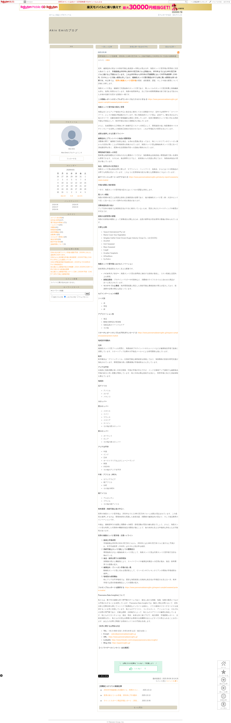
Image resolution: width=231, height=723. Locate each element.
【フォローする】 (164, 15)
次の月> (80, 196)
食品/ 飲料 (54, 239)
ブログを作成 (217, 2)
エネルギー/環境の (57, 237)
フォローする (223, 675)
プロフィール (66, 15)
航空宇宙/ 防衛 (56, 242)
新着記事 (223, 700)
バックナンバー (72, 201)
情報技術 (54, 230)
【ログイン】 (177, 15)
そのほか (29, 2)
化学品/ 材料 (55, 220)
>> (199, 2)
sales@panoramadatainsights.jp (123, 634)
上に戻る (223, 708)
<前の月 (63, 196)
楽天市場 (227, 2)
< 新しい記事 (107, 47)
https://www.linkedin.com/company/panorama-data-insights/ (135, 640)
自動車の (54, 234)
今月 (71, 196)
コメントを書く (172, 681)
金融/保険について (57, 244)
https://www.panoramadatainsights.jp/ (123, 637)
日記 (57, 15)
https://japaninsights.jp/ (121, 643)
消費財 (53, 227)
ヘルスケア (55, 225)
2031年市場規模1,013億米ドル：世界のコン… (122, 690)
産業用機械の (55, 232)
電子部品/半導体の (57, 222)
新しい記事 (224, 692)
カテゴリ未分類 (56, 218)
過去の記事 (224, 684)
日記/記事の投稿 (71, 249)
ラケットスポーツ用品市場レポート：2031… (121, 701)
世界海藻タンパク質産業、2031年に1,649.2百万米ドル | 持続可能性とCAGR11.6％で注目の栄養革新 (137, 56)
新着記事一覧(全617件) (139, 47)
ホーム (51, 15)
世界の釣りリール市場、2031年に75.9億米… (121, 695)
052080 (175, 12)
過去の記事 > (170, 47)
